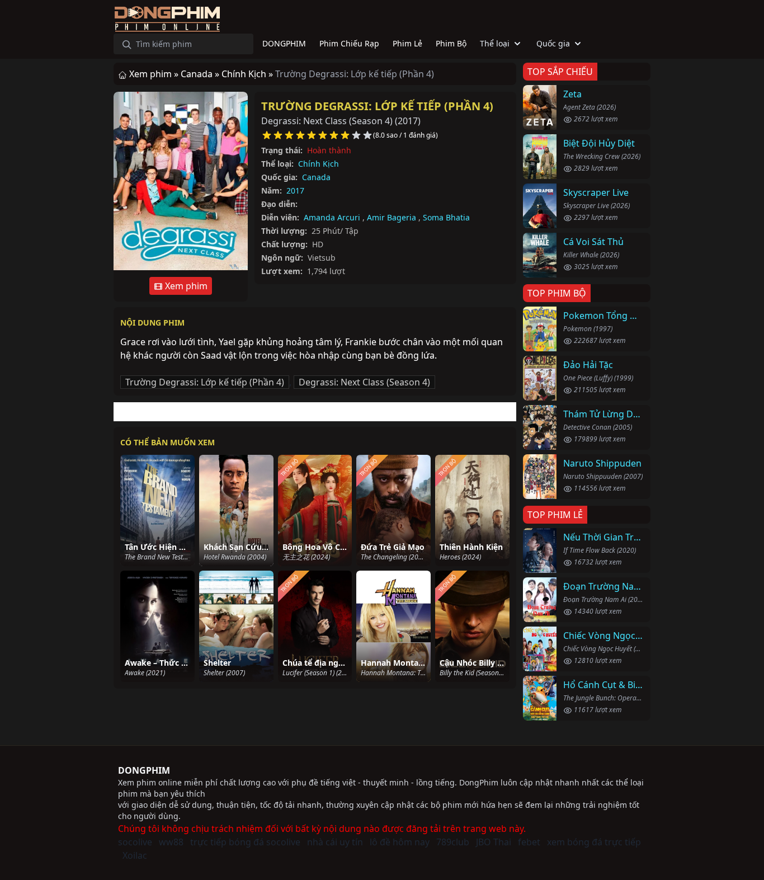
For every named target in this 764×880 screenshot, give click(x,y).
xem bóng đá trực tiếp (594, 842)
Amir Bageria (391, 217)
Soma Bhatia (446, 217)
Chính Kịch (318, 163)
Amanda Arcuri (332, 217)
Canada (316, 177)
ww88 (171, 842)
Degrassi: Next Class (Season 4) (364, 382)
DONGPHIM (144, 770)
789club (452, 842)
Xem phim (185, 286)
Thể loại (495, 43)
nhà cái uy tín (335, 842)
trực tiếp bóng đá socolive (245, 842)
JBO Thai (493, 842)
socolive (135, 842)
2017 (295, 190)
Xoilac (134, 855)
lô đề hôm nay (400, 842)
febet (529, 842)
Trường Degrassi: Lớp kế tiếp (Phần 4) (377, 106)
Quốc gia (553, 43)
